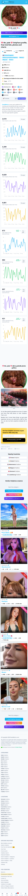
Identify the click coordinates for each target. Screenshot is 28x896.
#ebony (22, 57)
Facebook (4, 448)
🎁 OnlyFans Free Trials (13, 494)
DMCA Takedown (5, 882)
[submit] (14, 440)
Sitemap (3, 864)
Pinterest (17, 448)
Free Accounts (4, 851)
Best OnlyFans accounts (6, 843)
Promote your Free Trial (6, 876)
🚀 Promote (6, 98)
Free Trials (3, 849)
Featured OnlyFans (5, 854)
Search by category (13, 487)
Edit (10, 81)
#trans (11, 59)
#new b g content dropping (10, 57)
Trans (5, 81)
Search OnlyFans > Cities (6, 860)
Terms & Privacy (4, 880)
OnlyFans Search (5, 853)
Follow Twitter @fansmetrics (7, 888)
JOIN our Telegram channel (7, 886)
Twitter (11, 448)
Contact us (3, 878)
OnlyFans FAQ (4, 862)
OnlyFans (4, 755)
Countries (25, 895)
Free (2, 895)
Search (11, 895)
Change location (7, 62)
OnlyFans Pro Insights (6, 884)
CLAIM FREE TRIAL (7, 534)
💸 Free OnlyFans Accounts (13, 491)
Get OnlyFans (14, 36)
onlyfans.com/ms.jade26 (14, 407)
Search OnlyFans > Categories (8, 856)
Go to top (21, 895)
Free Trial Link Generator (7, 847)
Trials (7, 895)
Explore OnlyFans (5, 845)
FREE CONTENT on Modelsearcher (14, 33)
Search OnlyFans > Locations (7, 858)
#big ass (5, 59)
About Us (3, 872)
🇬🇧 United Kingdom (8, 55)
